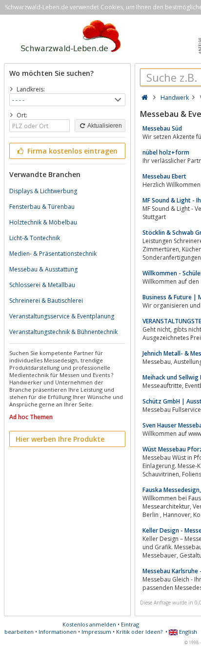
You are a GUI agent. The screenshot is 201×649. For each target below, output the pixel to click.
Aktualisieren (104, 125)
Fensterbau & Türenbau (42, 206)
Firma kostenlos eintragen (71, 151)
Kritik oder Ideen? (139, 631)
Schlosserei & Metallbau (42, 285)
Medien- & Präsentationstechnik (53, 253)
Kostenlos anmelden (89, 624)
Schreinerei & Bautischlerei (46, 300)
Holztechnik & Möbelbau (43, 222)
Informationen (58, 631)
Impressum (96, 631)
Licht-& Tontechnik (34, 238)
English (187, 631)
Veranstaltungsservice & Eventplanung (61, 316)
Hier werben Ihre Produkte (60, 439)
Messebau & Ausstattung (43, 269)
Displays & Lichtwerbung (43, 191)
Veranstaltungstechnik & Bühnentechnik (63, 332)
